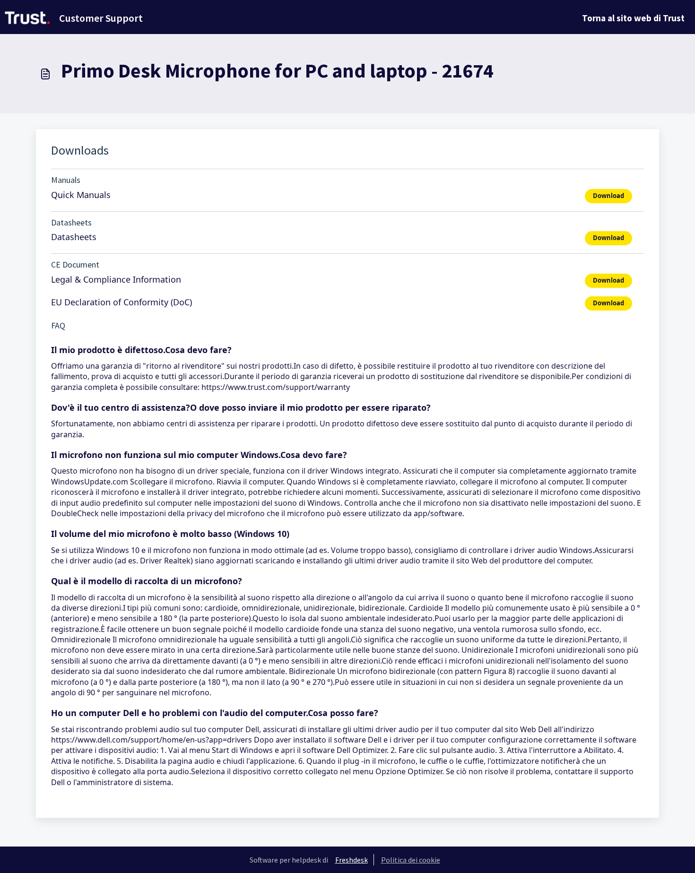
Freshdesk (351, 859)
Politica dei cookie (410, 859)
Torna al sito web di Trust (633, 18)
